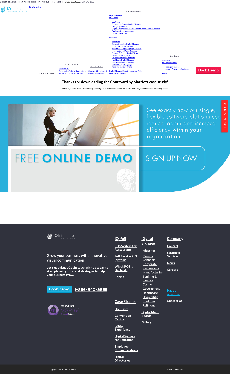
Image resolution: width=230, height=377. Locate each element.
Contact (57, 2)
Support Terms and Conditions (177, 69)
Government (151, 288)
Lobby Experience (119, 26)
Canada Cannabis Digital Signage (125, 44)
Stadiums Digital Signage (122, 64)
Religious (149, 305)
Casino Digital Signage (121, 55)
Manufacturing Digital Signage (124, 51)
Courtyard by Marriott (97, 71)
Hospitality (150, 297)
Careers (172, 269)
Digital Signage (133, 11)
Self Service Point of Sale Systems (72, 71)
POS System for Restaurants (126, 247)
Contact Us (174, 300)
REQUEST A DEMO (224, 116)
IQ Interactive (35, 7)
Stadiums (149, 301)
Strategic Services (169, 62)
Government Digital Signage (123, 57)
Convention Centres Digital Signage (126, 24)
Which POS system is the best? (71, 73)
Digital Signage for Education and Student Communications (136, 29)
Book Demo (208, 70)
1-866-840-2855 (87, 2)
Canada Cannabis (149, 257)
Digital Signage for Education (125, 337)
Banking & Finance (150, 278)
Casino (147, 284)
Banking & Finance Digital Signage (126, 53)
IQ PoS (120, 238)
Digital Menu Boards (117, 73)
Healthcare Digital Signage (123, 60)
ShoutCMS (178, 369)
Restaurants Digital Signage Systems (126, 48)
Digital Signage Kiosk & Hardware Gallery (126, 71)
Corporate (150, 264)
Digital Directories (119, 33)
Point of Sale (71, 65)
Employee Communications (123, 31)
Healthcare (150, 292)
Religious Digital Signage (122, 67)
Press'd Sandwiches (96, 73)
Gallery (146, 322)
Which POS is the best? (124, 268)
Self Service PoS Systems (126, 258)
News (164, 73)
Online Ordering (47, 73)
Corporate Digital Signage (122, 46)
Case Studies (96, 67)
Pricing (119, 277)
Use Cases (113, 17)
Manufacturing (153, 272)
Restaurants (151, 268)
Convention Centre (123, 317)
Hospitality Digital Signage (123, 62)
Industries (113, 37)
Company (174, 56)
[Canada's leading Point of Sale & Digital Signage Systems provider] (14, 12)
